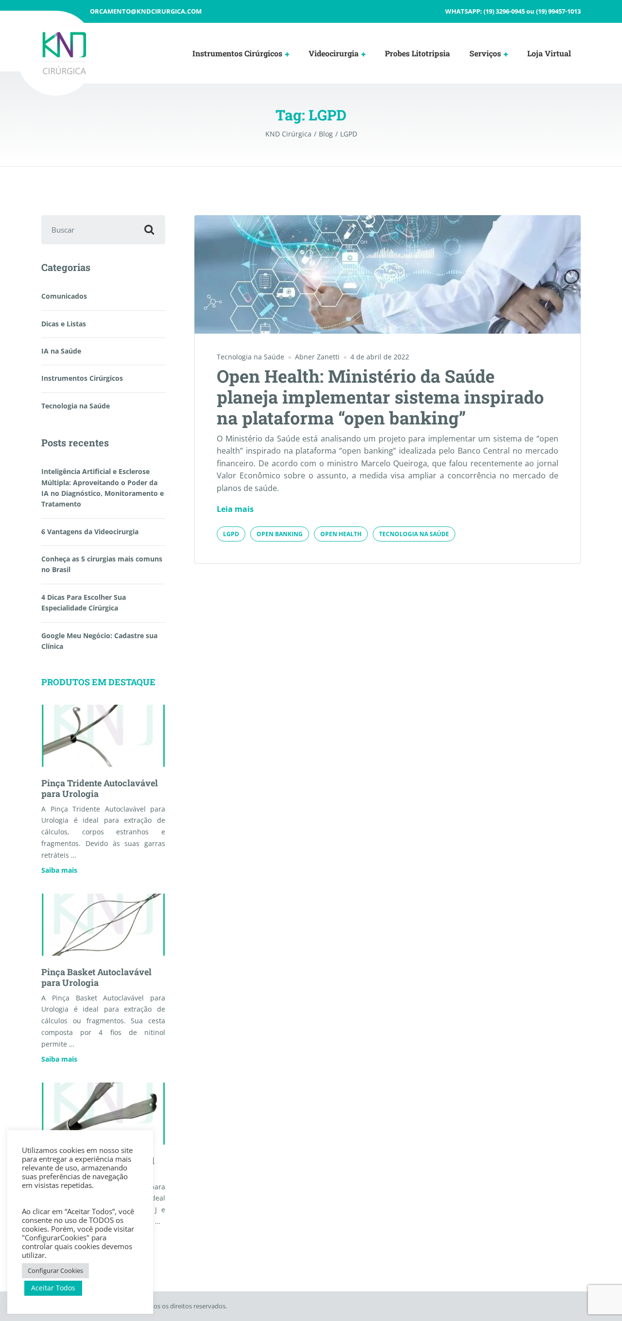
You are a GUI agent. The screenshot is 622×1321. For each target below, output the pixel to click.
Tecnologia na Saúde (250, 356)
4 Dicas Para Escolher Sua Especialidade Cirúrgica (83, 602)
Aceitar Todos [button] (53, 1287)
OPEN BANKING (280, 534)
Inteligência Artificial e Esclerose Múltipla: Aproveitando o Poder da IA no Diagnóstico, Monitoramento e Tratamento (102, 487)
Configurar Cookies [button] (55, 1270)
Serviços (485, 53)
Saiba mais (59, 870)
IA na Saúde (61, 351)
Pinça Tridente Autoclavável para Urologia (99, 788)
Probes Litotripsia (417, 53)
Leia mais (235, 508)
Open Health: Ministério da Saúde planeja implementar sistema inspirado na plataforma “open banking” (380, 396)
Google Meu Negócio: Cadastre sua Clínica (99, 641)
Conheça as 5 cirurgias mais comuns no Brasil (101, 564)
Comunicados (64, 296)
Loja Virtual (549, 53)
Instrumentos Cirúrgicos (237, 53)
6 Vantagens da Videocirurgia (89, 531)
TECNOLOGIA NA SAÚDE (414, 534)
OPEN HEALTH (341, 534)
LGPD (231, 534)
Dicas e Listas (63, 323)
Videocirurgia (334, 53)
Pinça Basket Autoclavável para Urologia (96, 977)
